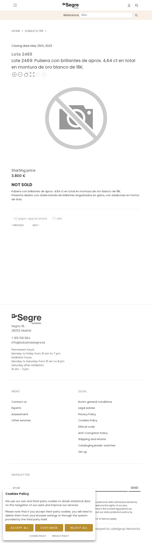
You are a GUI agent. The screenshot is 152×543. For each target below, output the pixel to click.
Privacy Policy (87, 414)
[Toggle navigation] (15, 5)
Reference (71, 15)
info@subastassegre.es (28, 342)
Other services (21, 420)
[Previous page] (38, 74)
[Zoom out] (20, 74)
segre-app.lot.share (32, 218)
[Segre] (70, 5)
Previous (17, 225)
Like (59, 218)
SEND (134, 488)
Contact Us (19, 402)
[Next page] (44, 74)
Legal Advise (86, 408)
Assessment (19, 414)
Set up (82, 452)
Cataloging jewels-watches (96, 445)
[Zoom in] (14, 74)
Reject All (78, 528)
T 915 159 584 (20, 338)
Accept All (19, 528)
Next (36, 225)
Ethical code (86, 427)
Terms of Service (100, 518)
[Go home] (26, 74)
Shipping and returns (92, 439)
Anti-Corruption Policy (93, 433)
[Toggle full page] (32, 74)
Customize (49, 528)
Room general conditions (95, 402)
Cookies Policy (87, 420)
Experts (16, 408)
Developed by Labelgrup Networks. (115, 529)
